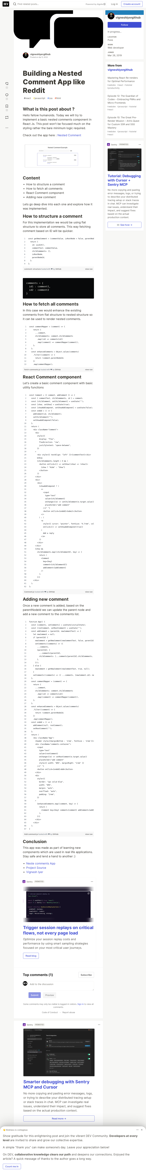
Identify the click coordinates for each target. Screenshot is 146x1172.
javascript (39, 98)
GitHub (58, 269)
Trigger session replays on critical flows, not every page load (58, 930)
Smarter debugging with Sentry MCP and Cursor (56, 1084)
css (49, 98)
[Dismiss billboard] (142, 1129)
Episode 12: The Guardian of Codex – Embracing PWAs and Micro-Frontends (123, 102)
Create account (131, 4)
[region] (58, 251)
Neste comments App (40, 863)
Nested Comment (69, 135)
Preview (49, 995)
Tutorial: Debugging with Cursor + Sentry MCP (124, 180)
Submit (34, 995)
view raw (89, 269)
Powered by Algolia (94, 4)
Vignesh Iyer (34, 872)
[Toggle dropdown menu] (92, 881)
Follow (124, 24)
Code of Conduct (50, 1012)
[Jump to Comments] (6, 96)
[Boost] (6, 117)
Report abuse (68, 1012)
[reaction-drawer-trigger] (7, 85)
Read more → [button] (59, 1118)
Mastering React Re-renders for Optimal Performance (122, 82)
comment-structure (32, 269)
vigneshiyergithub (40, 54)
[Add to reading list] (6, 107)
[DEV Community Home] (5, 4)
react (27, 98)
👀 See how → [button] (124, 224)
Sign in (80, 1004)
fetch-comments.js (32, 369)
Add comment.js (31, 834)
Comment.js (29, 592)
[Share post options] (7, 128)
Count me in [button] (12, 1166)
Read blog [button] (31, 955)
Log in (114, 4)
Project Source (36, 867)
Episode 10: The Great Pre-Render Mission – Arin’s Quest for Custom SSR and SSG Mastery (123, 126)
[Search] (15, 4)
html (58, 98)
